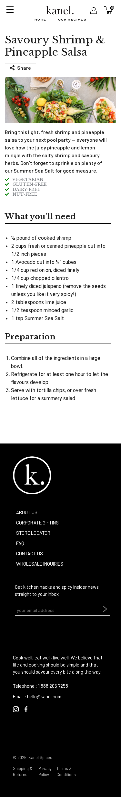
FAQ (20, 543)
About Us (26, 512)
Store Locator (33, 533)
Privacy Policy (45, 771)
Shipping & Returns (23, 771)
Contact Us (29, 553)
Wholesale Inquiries (39, 564)
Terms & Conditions (66, 771)
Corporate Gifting (37, 522)
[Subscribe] (103, 610)
